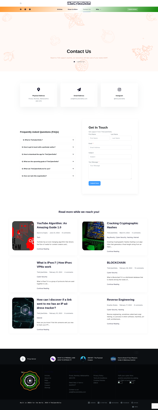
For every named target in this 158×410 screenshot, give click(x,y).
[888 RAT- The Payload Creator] (83, 359)
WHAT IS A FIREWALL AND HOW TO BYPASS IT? (66, 359)
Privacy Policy (98, 375)
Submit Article (133, 9)
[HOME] (74, 62)
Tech (38, 237)
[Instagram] (30, 9)
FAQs (46, 380)
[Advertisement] (79, 25)
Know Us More (73, 9)
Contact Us (87, 9)
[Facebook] (20, 9)
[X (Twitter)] (25, 9)
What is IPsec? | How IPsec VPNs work (54, 264)
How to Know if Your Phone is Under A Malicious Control (127, 359)
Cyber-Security (121, 237)
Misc (97, 9)
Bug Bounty (111, 237)
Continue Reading (43, 249)
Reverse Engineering (120, 299)
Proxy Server (31, 359)
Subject (91, 153)
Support (47, 383)
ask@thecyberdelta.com (77, 392)
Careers (47, 385)
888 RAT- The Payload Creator (95, 359)
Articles (59, 9)
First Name (92, 134)
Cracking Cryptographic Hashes (122, 225)
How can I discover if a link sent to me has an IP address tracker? (54, 303)
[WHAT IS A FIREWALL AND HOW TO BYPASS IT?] (53, 359)
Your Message (93, 162)
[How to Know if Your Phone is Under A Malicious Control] (113, 359)
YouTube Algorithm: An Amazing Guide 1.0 (52, 225)
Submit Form (94, 183)
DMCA (96, 383)
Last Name (114, 134)
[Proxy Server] (23, 359)
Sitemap (47, 387)
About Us (48, 378)
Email (90, 143)
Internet (136, 237)
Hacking (130, 237)
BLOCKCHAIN (116, 262)
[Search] (20, 3)
